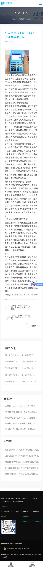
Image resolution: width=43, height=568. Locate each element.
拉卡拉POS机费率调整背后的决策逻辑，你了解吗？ (13, 375)
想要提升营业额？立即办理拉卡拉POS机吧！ (22, 468)
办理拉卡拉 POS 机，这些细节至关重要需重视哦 (22, 406)
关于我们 (26, 511)
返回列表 (34, 326)
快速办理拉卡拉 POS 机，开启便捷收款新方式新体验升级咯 (22, 418)
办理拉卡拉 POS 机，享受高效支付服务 (29, 361)
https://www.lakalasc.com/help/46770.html (21, 295)
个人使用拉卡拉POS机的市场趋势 (29, 368)
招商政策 (6, 511)
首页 (14, 19)
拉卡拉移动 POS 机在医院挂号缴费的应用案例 (13, 381)
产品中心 (16, 511)
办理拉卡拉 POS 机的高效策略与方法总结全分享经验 (22, 423)
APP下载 (36, 511)
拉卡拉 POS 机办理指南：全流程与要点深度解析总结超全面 (22, 429)
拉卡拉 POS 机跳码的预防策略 (29, 381)
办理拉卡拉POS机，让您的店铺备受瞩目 (22, 462)
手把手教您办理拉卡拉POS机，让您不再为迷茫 (13, 368)
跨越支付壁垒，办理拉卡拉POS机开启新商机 (22, 474)
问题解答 (21, 19)
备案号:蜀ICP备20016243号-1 (12, 543)
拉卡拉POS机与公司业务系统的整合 (29, 375)
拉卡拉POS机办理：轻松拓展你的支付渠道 (13, 361)
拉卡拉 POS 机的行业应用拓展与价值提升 (13, 355)
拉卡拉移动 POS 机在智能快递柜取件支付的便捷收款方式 (29, 355)
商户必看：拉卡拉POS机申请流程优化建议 (22, 456)
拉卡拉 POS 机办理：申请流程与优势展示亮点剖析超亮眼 (22, 412)
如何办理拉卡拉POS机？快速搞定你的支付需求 (22, 450)
